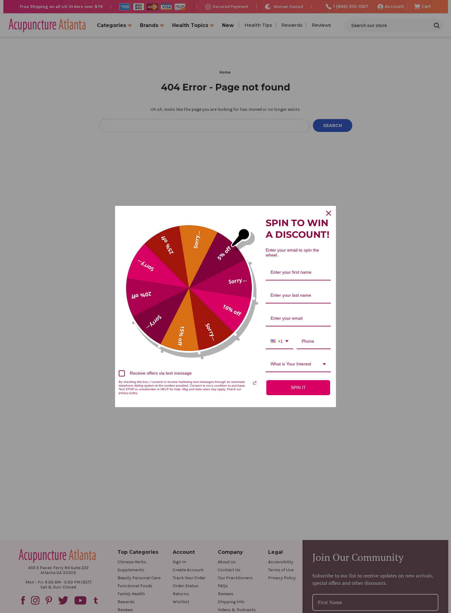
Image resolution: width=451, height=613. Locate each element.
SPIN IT (298, 387)
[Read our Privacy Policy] (254, 383)
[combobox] (279, 341)
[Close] (328, 213)
